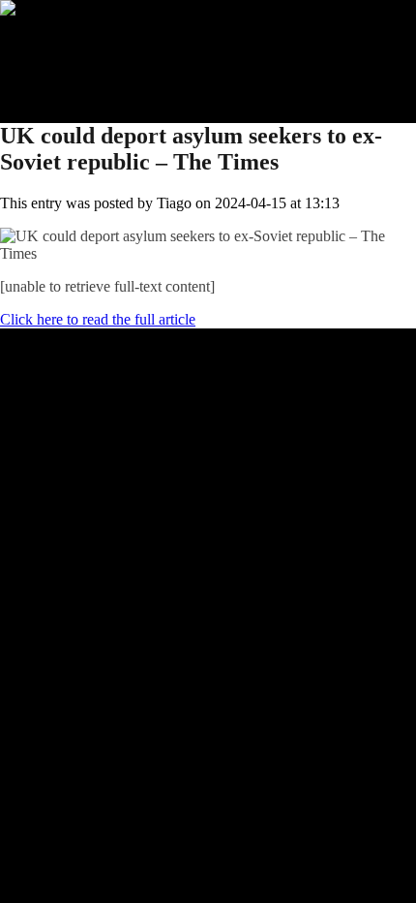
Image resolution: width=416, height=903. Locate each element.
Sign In (61, 78)
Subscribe (69, 60)
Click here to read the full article (97, 319)
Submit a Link (82, 43)
